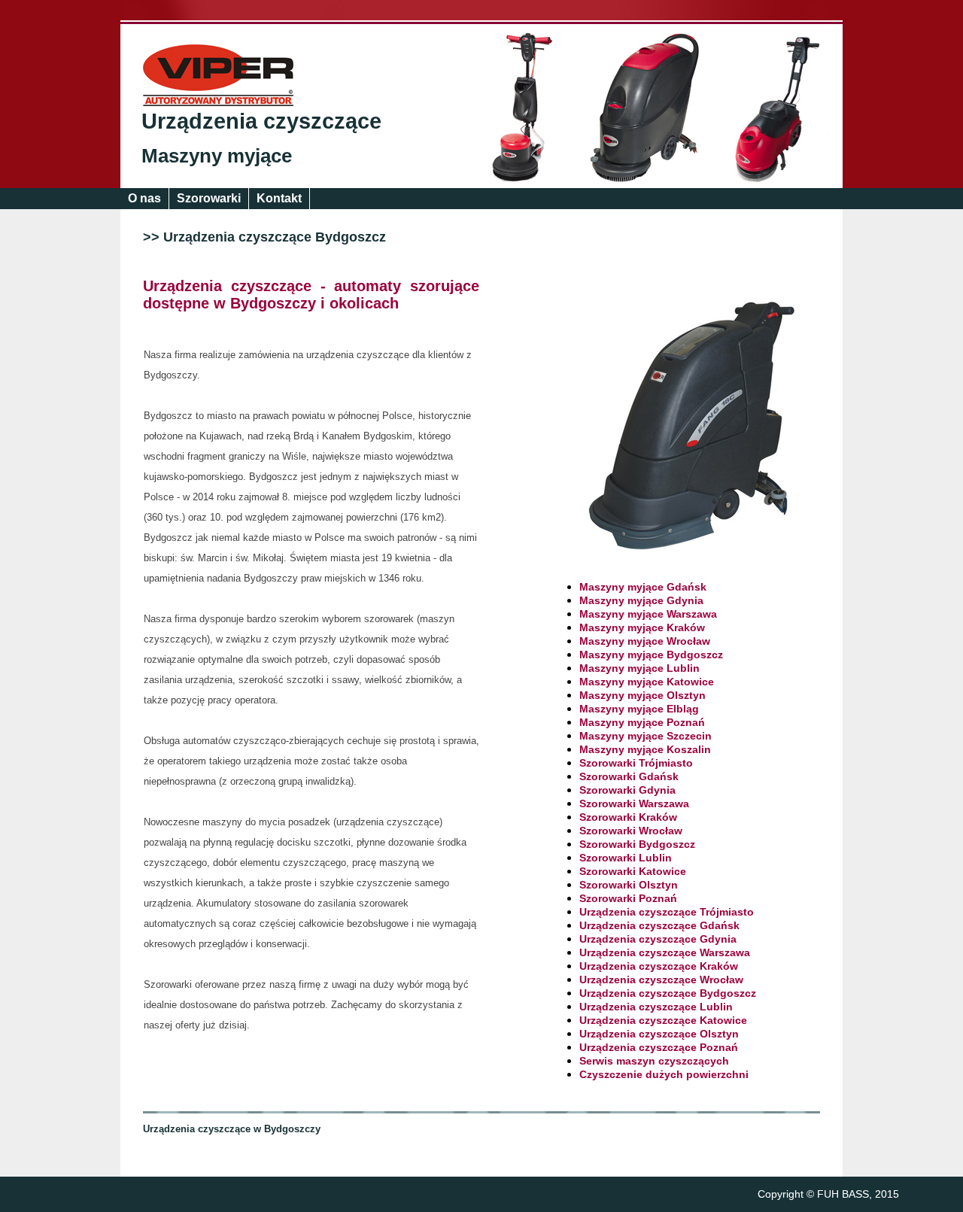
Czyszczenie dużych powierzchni (664, 1074)
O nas (144, 198)
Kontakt (279, 198)
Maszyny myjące (216, 155)
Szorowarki (209, 198)
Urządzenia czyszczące (261, 121)
